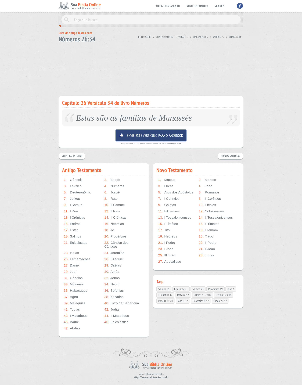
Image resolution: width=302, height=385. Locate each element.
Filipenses (169, 211)
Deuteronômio (77, 192)
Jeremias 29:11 (223, 295)
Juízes (72, 198)
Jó (109, 230)
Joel (70, 272)
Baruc (71, 322)
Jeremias (114, 253)
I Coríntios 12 (165, 295)
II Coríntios (210, 198)
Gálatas (167, 205)
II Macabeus (116, 316)
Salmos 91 (164, 289)
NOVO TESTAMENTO (197, 6)
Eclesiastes (75, 242)
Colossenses (212, 211)
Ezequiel (114, 259)
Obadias (73, 278)
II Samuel (114, 205)
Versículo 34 (235, 36)
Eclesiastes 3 (181, 289)
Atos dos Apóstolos (175, 192)
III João (166, 255)
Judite (112, 309)
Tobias (72, 309)
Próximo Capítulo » (230, 155)
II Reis (112, 211)
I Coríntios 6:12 (201, 301)
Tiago (206, 236)
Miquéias (74, 284)
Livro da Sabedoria (121, 303)
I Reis (71, 211)
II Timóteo (209, 224)
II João (207, 249)
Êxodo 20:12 (220, 301)
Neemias (114, 224)
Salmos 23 (198, 289)
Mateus (166, 180)
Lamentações (77, 259)
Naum (112, 284)
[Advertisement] (151, 68)
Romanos (209, 192)
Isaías (71, 253)
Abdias (72, 328)
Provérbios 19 (215, 289)
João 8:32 (183, 301)
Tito (164, 230)
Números (114, 186)
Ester (71, 230)
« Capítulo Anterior (72, 155)
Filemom (208, 230)
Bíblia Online (144, 36)
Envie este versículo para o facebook (151, 135)
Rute (111, 198)
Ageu (71, 297)
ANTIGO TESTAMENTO (168, 6)
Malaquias (74, 303)
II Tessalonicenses (216, 217)
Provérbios (115, 236)
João (205, 186)
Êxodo (112, 180)
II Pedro (208, 242)
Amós (111, 272)
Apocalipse (169, 261)
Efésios (207, 205)
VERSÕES (219, 6)
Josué (112, 192)
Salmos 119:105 (202, 295)
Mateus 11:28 (165, 301)
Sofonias (114, 290)
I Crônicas (74, 217)
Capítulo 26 (218, 36)
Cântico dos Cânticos (116, 244)
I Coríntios (168, 198)
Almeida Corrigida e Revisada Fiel (172, 36)
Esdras (72, 224)
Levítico (73, 186)
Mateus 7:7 (183, 295)
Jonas (112, 278)
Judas (206, 255)
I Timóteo (168, 224)
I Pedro (166, 242)
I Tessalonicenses (174, 217)
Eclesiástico (116, 322)
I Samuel (73, 205)
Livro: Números (200, 36)
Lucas (166, 186)
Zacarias (114, 297)
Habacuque (76, 290)
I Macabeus (76, 316)
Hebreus (167, 236)
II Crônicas (115, 217)
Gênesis (73, 180)
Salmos (72, 236)
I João (166, 249)
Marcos (207, 180)
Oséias (112, 265)
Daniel (72, 265)
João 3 (230, 289)
